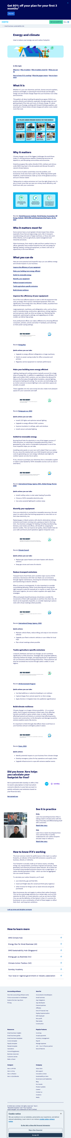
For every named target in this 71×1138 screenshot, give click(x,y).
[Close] (61, 1114)
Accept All (35, 1135)
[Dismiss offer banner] (68, 3)
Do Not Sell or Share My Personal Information (35, 1125)
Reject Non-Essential (35, 1130)
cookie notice (44, 1119)
